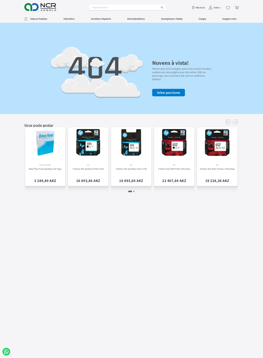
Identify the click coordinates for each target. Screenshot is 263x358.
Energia (202, 18)
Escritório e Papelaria (101, 18)
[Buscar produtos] (162, 7)
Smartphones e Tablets (171, 18)
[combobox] (127, 7)
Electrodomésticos (136, 18)
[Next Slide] (235, 122)
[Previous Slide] (228, 122)
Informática (69, 18)
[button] (35, 18)
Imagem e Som (229, 18)
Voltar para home (168, 92)
